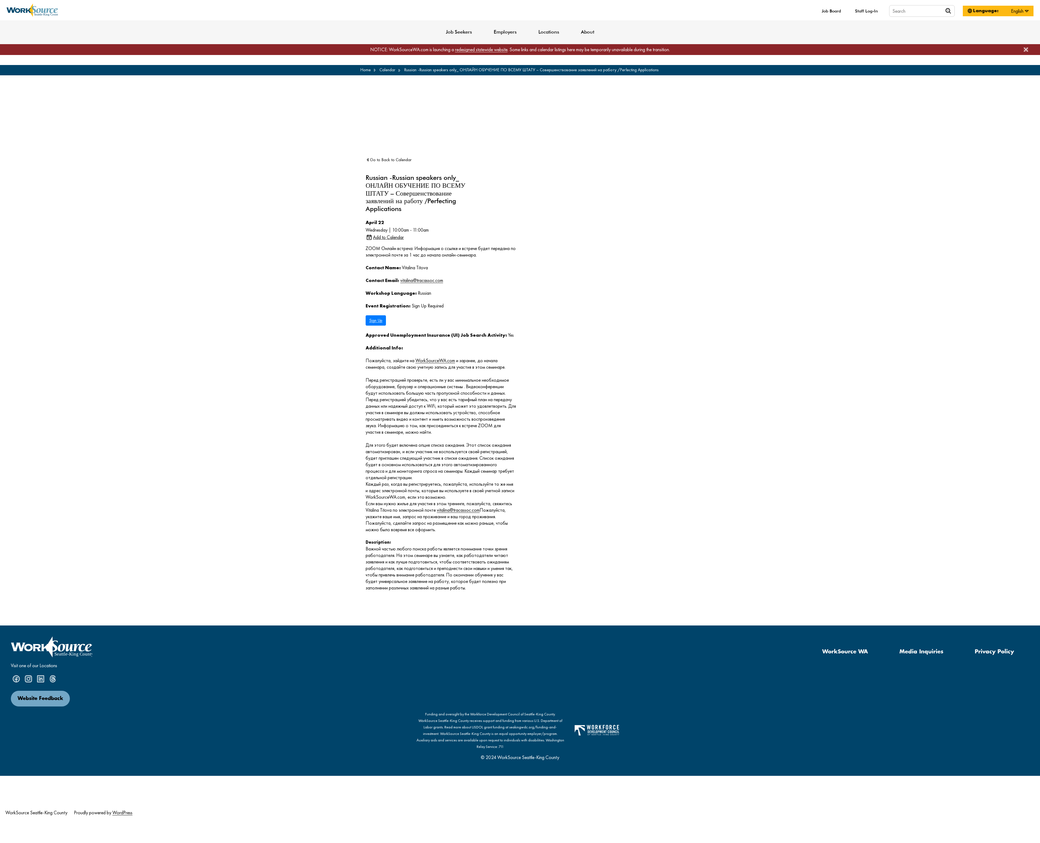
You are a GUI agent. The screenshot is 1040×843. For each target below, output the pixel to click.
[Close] (1026, 49)
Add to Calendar (388, 237)
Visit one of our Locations (34, 665)
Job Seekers (459, 32)
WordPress (122, 812)
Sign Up (375, 320)
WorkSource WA (845, 651)
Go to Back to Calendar (391, 160)
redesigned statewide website (481, 49)
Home (365, 70)
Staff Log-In (866, 11)
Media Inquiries (921, 651)
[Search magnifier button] (949, 10)
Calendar (387, 70)
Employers (505, 32)
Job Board (831, 11)
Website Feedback (40, 698)
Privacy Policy (994, 651)
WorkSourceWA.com (435, 360)
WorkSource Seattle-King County (36, 812)
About (587, 32)
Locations (548, 32)
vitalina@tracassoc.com (421, 280)
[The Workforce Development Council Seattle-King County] (597, 729)
